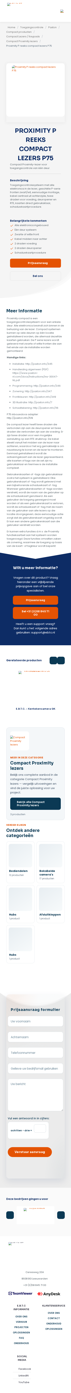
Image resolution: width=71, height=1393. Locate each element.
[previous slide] (10, 1215)
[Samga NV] (35, 1215)
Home (11, 27)
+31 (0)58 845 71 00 (34, 1285)
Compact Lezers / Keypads (23, 36)
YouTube (24, 1382)
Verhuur (21, 1321)
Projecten (21, 1327)
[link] (20, 1293)
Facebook (25, 1369)
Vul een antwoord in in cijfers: (28, 1118)
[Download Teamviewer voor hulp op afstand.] (20, 1293)
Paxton (52, 27)
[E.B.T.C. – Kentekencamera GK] (35, 688)
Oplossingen (21, 1332)
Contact (54, 1318)
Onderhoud (21, 1343)
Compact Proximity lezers (22, 41)
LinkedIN (24, 1375)
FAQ (21, 1337)
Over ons (21, 1316)
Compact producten (19, 32)
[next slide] (61, 1215)
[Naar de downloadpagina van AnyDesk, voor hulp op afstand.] (49, 1294)
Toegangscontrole (31, 27)
